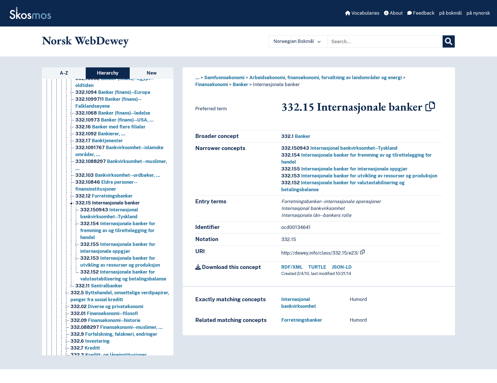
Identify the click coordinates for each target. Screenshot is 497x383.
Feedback (423, 13)
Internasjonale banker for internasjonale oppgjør (344, 169)
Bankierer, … (100, 133)
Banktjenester (99, 140)
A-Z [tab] (64, 73)
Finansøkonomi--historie (105, 320)
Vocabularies (364, 13)
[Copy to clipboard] (430, 106)
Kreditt (85, 348)
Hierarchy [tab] (107, 73)
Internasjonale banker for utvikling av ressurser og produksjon (359, 176)
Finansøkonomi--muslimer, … (116, 327)
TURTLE (317, 267)
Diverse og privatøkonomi (106, 306)
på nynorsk (478, 13)
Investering (90, 341)
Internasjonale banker (107, 203)
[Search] (448, 41)
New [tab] (152, 73)
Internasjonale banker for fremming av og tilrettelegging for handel (117, 230)
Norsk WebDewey (85, 40)
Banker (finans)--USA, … (114, 120)
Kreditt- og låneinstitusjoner (108, 355)
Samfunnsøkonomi (224, 77)
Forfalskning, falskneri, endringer (113, 334)
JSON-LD (342, 267)
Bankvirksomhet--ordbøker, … (117, 175)
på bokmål (450, 13)
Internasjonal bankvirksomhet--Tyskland (339, 148)
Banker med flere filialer (110, 127)
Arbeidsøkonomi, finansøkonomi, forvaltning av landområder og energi (325, 77)
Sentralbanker (99, 286)
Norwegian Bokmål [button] (294, 41)
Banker (240, 84)
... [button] (197, 77)
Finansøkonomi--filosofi (104, 313)
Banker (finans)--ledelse (112, 113)
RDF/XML (292, 267)
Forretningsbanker (104, 196)
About (396, 13)
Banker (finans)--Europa (112, 92)
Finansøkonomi (211, 84)
